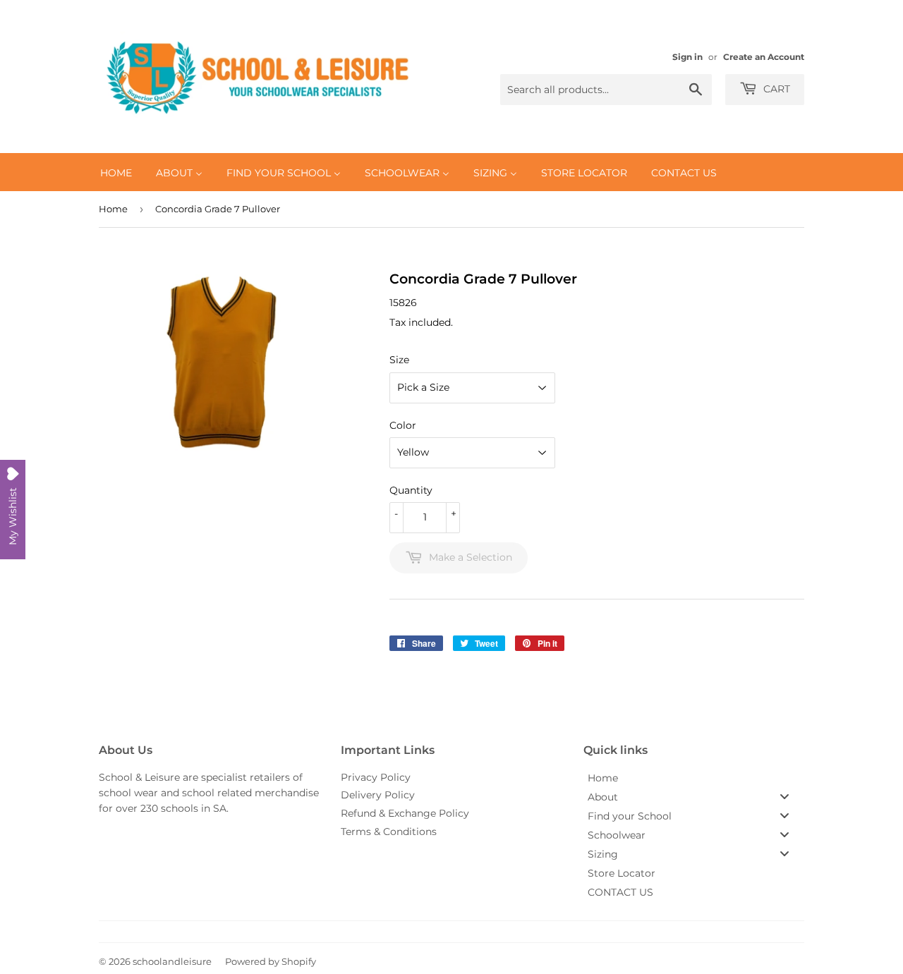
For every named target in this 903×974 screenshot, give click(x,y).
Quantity (410, 490)
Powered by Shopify (270, 961)
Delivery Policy (378, 795)
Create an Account (763, 56)
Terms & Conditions (389, 831)
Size (399, 359)
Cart (775, 89)
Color (402, 425)
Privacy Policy (376, 777)
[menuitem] (116, 172)
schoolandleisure (172, 961)
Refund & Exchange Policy (405, 813)
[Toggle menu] (784, 796)
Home (113, 208)
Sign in (687, 56)
